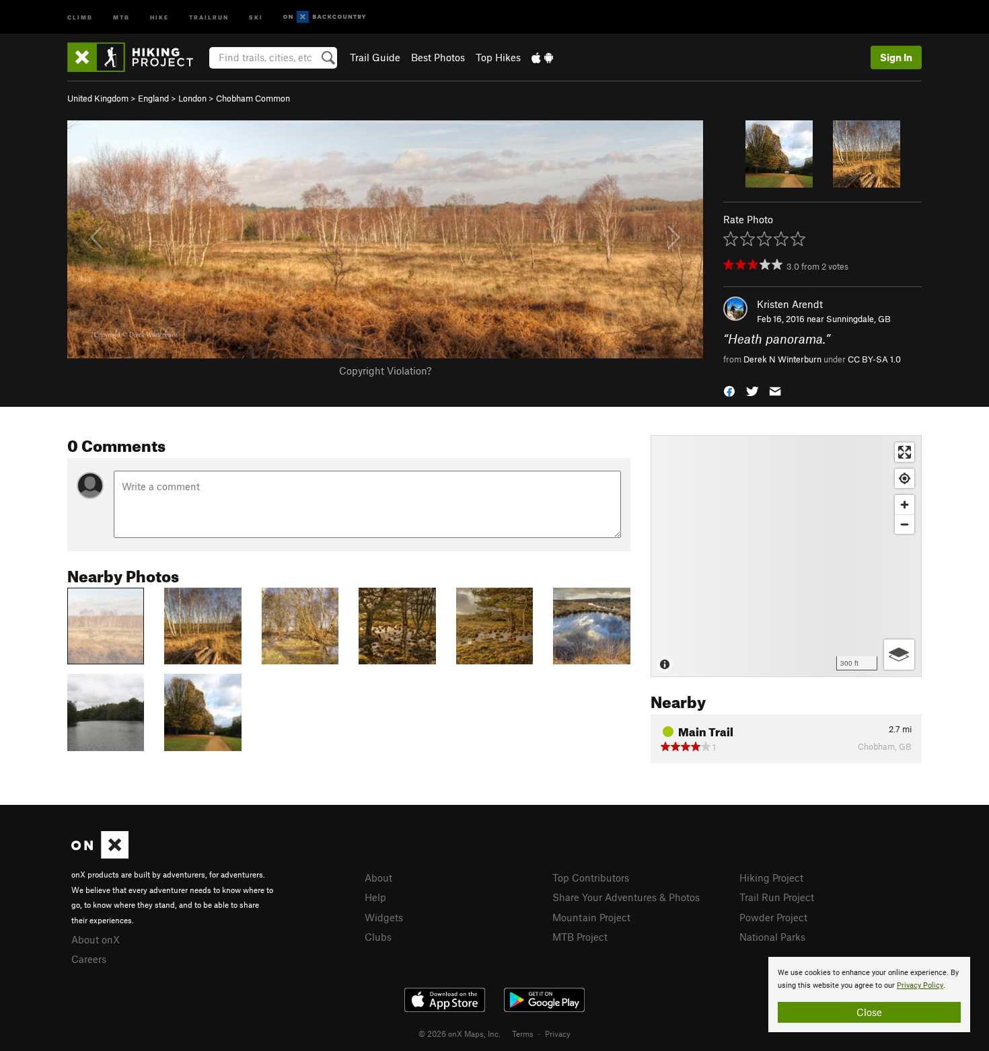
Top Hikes (498, 57)
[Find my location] (904, 478)
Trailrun (209, 16)
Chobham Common (253, 98)
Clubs (378, 937)
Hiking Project (771, 877)
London (192, 98)
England (153, 98)
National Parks (772, 937)
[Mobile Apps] (542, 57)
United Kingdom (98, 98)
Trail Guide (375, 57)
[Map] (786, 556)
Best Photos (438, 57)
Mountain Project (591, 917)
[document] (869, 994)
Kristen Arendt (790, 304)
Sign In (896, 57)
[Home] (137, 57)
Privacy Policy (920, 985)
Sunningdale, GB (858, 318)
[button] (729, 389)
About (378, 877)
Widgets (384, 917)
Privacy (558, 1033)
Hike (159, 16)
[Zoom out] (904, 524)
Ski (256, 16)
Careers (88, 959)
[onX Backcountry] (324, 17)
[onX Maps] (100, 855)
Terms (523, 1033)
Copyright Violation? (385, 370)
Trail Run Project (776, 897)
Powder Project (773, 917)
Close (869, 1012)
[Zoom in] (904, 504)
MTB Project (580, 937)
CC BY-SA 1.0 (874, 359)
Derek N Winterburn (782, 359)
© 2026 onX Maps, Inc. (459, 1033)
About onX (95, 939)
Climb (80, 16)
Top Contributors (590, 877)
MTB (121, 16)
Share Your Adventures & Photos (626, 897)
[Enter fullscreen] (904, 452)
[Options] (899, 654)
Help (375, 897)
